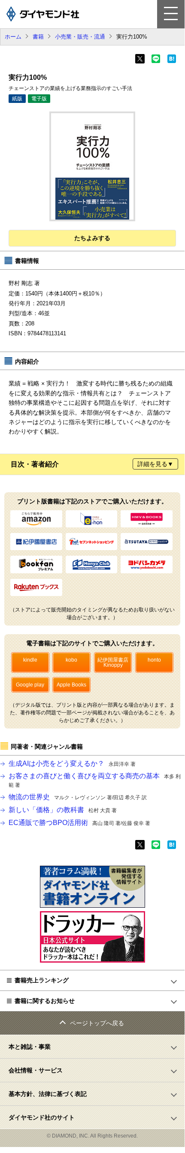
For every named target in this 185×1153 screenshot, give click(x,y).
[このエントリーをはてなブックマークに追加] (171, 61)
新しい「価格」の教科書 (63, 809)
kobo (71, 660)
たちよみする (92, 238)
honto (154, 660)
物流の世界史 (78, 797)
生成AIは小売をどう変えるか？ (72, 763)
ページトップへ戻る (97, 1023)
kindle (30, 660)
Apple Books (71, 685)
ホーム (13, 36)
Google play (30, 685)
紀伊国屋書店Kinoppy (112, 662)
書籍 (38, 36)
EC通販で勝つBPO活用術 (79, 822)
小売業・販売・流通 (80, 36)
